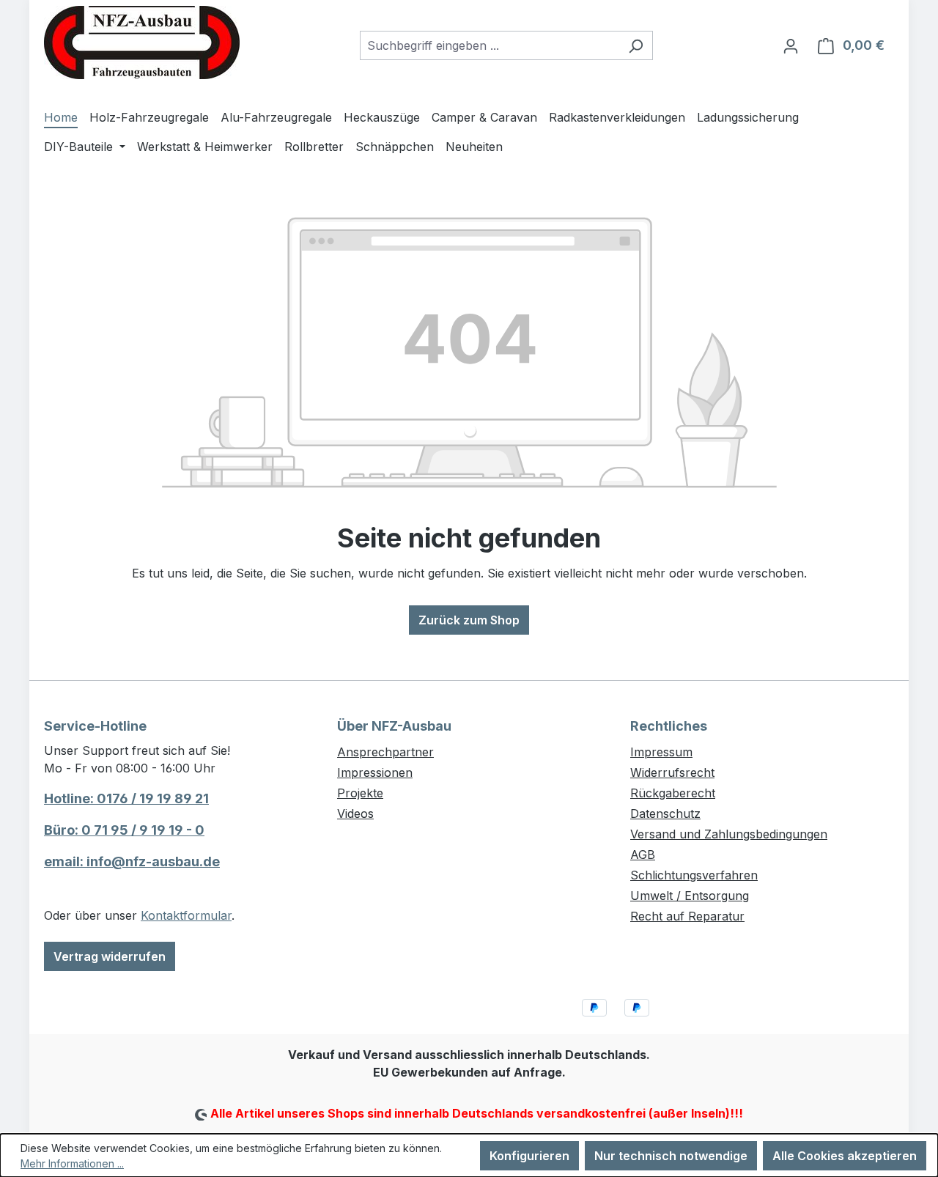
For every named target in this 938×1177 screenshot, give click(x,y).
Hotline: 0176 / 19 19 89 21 (126, 798)
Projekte (360, 793)
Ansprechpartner (385, 752)
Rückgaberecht (672, 793)
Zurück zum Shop (469, 620)
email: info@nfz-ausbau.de (132, 861)
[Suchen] (635, 45)
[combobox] (489, 45)
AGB (642, 854)
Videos (355, 813)
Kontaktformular (186, 915)
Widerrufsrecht (672, 772)
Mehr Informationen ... (72, 1163)
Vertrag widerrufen (109, 956)
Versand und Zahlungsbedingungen (728, 834)
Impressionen (375, 772)
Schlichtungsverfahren (694, 875)
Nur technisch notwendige (670, 1155)
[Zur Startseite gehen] (142, 42)
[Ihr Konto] (790, 45)
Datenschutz (665, 813)
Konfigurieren (529, 1155)
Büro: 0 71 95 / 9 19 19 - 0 (124, 830)
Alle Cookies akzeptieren (844, 1155)
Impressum (661, 752)
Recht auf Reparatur (687, 916)
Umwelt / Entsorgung (689, 895)
